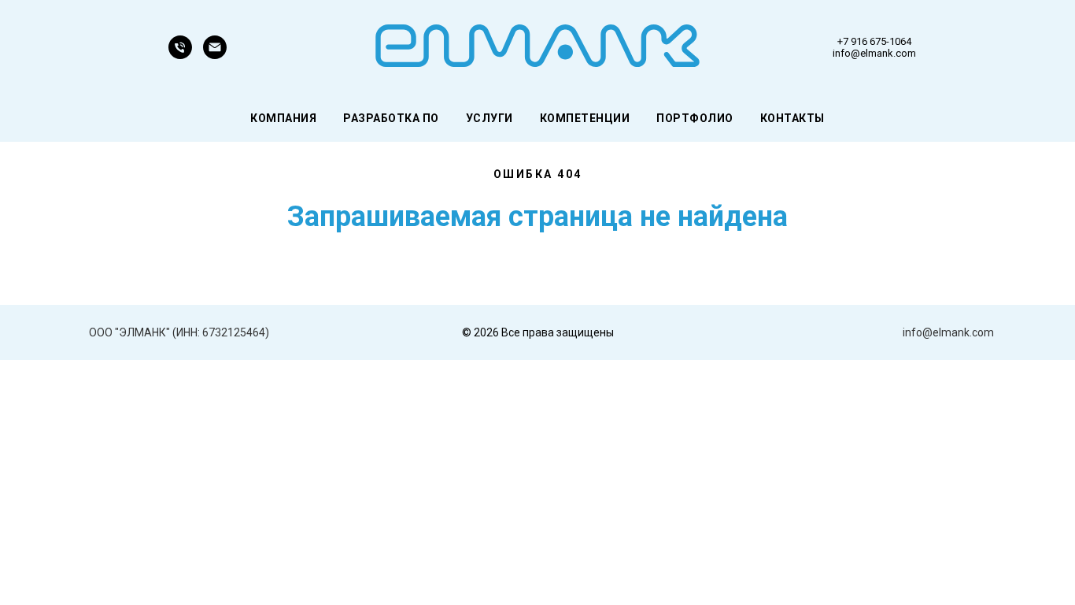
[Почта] (215, 54)
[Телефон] (180, 54)
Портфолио (694, 118)
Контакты (792, 118)
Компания (283, 118)
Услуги (489, 118)
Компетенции (585, 118)
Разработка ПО (391, 118)
